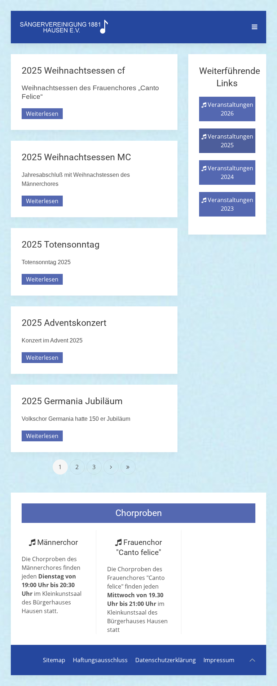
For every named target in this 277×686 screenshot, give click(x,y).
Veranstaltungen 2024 (229, 172)
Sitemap (54, 660)
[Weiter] (111, 467)
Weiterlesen (42, 114)
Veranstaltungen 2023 (229, 204)
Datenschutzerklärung (165, 660)
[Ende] (128, 467)
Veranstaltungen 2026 (229, 109)
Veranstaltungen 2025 (229, 140)
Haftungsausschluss (100, 660)
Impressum (218, 660)
